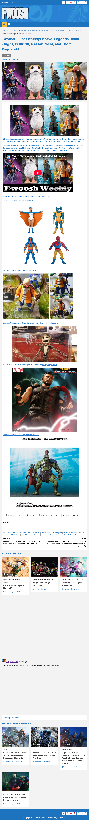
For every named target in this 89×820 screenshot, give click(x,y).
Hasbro (43, 533)
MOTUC (12, 535)
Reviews (6, 582)
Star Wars (28, 34)
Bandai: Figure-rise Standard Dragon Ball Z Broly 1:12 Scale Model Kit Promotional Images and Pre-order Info (66, 542)
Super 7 (66, 535)
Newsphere (51, 818)
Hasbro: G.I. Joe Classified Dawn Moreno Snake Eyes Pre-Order (44, 755)
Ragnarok (37, 535)
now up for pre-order (49, 365)
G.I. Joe (5, 794)
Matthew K (20, 592)
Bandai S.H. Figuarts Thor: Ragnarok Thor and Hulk (21, 435)
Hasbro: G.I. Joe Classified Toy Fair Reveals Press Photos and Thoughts (14, 755)
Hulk (48, 533)
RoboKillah (16, 59)
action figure (11, 533)
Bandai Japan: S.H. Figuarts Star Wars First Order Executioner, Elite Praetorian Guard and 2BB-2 (22, 541)
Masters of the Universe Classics (73, 533)
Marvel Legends (12, 34)
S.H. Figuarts (51, 535)
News (18, 535)
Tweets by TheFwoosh (11, 718)
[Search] (85, 24)
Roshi (43, 535)
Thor (71, 535)
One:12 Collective (26, 535)
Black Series (27, 533)
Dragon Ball (36, 533)
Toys (76, 535)
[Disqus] (44, 626)
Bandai (4, 34)
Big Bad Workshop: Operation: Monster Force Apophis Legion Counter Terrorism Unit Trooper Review (73, 758)
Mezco (21, 34)
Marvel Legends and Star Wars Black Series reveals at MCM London (27, 196)
